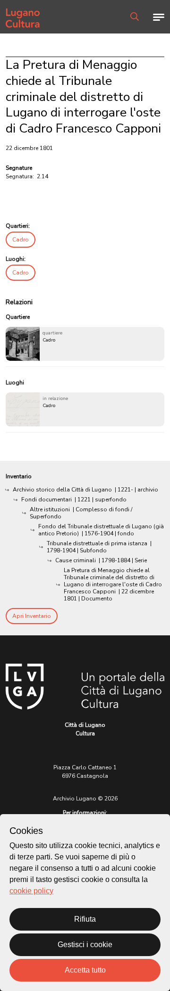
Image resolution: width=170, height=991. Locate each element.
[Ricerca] (134, 16)
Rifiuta (85, 919)
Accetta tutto (85, 970)
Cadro (20, 239)
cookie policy (31, 891)
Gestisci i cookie (85, 945)
